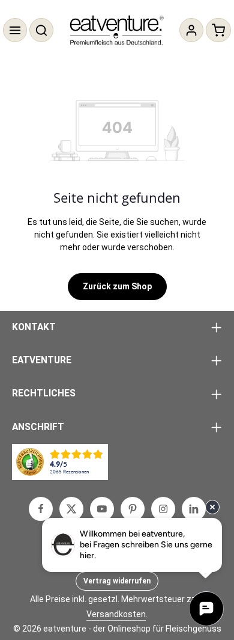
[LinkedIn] (194, 509)
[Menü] (15, 30)
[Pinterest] (133, 509)
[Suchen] (41, 30)
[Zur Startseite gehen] (117, 30)
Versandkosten (116, 614)
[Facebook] (41, 509)
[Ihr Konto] (191, 30)
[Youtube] (102, 509)
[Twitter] (71, 509)
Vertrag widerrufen (117, 581)
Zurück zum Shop (117, 286)
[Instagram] (163, 509)
